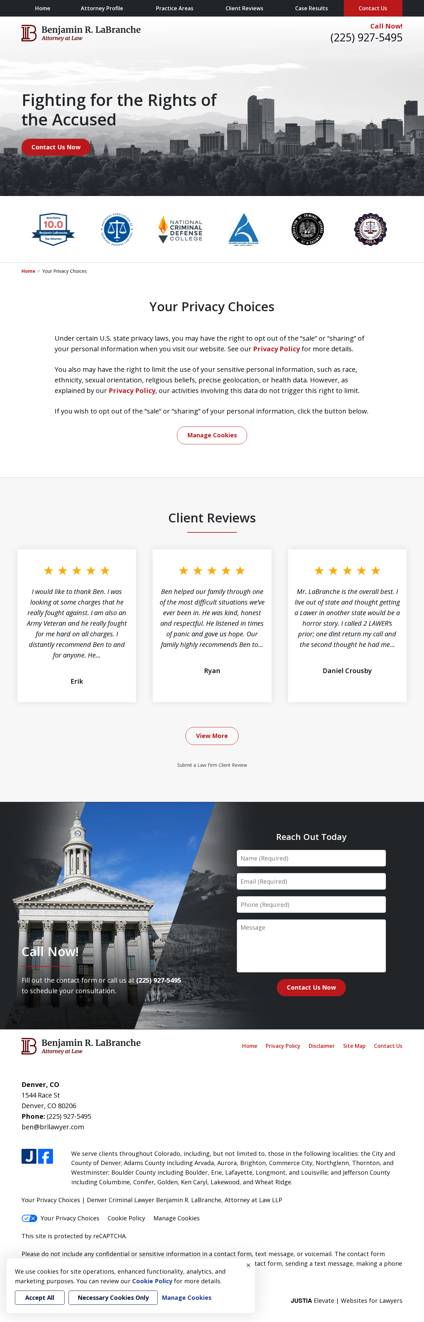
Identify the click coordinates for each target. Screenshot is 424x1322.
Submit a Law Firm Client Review (212, 765)
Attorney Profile (102, 8)
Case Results (311, 8)
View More (212, 736)
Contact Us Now (55, 147)
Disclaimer (322, 1046)
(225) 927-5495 (366, 37)
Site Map (354, 1046)
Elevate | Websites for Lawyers (346, 1300)
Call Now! (386, 26)
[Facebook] (45, 1156)
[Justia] (29, 1156)
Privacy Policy (276, 348)
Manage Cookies (212, 435)
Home (42, 8)
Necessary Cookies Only (113, 1297)
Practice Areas (174, 8)
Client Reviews (244, 8)
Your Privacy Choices (70, 1218)
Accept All (39, 1297)
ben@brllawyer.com (53, 1126)
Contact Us (373, 8)
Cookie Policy (126, 1218)
